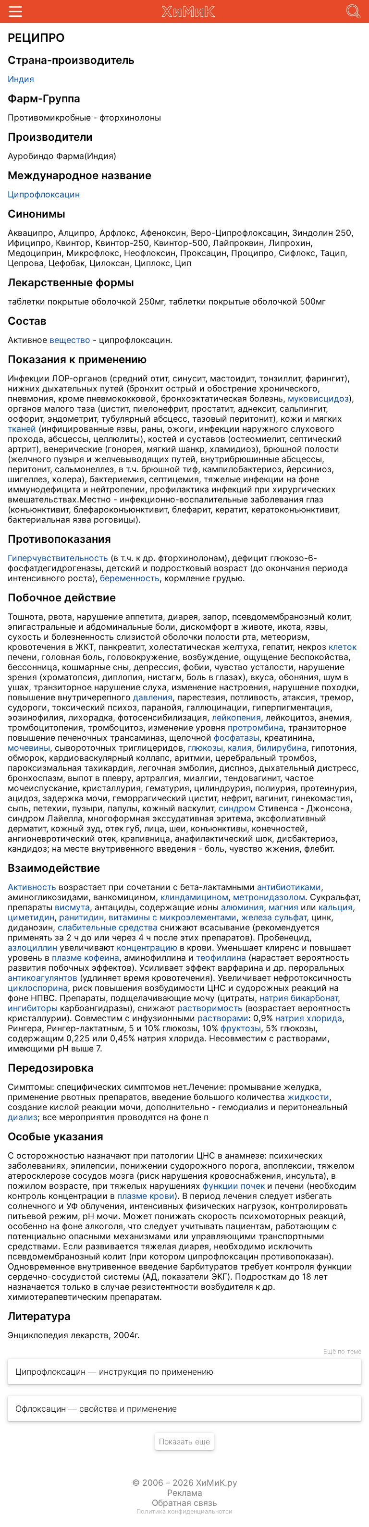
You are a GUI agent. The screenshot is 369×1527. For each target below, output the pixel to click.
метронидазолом (269, 897)
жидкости (308, 1097)
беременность (130, 578)
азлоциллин (32, 947)
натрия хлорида (308, 1018)
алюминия (242, 907)
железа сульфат (274, 917)
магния (283, 907)
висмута (72, 907)
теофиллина (221, 958)
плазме (67, 958)
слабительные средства (108, 927)
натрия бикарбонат (298, 998)
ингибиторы (33, 1008)
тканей (22, 429)
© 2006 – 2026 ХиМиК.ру (184, 1483)
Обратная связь (184, 1503)
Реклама (184, 1493)
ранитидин (81, 917)
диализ (22, 1117)
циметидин (31, 917)
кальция (336, 907)
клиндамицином (194, 897)
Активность (32, 887)
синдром (237, 808)
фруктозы (241, 1028)
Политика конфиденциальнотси (184, 1511)
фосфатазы (236, 738)
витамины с (133, 917)
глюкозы (205, 748)
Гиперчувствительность (58, 558)
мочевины (29, 748)
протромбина (255, 727)
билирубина (282, 748)
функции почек (234, 1186)
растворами (222, 1018)
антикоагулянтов (42, 978)
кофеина (101, 958)
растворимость (210, 1008)
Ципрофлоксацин (44, 194)
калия (240, 748)
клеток (343, 647)
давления (152, 697)
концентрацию (147, 947)
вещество (69, 340)
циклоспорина (38, 988)
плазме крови (145, 1196)
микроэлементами (198, 917)
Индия (21, 79)
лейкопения (236, 717)
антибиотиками (289, 887)
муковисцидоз (318, 398)
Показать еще (184, 1441)
